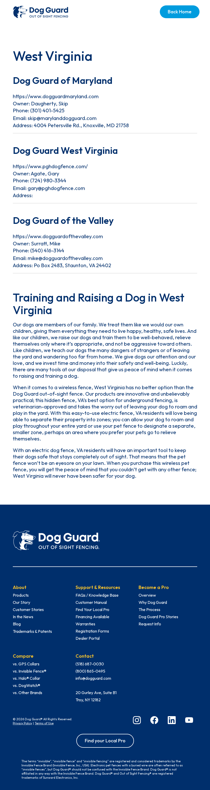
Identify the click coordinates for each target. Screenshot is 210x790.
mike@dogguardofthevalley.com (65, 258)
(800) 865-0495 (90, 671)
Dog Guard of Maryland (62, 80)
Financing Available (92, 616)
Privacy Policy (22, 723)
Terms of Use (44, 723)
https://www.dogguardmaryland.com (56, 96)
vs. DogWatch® (26, 685)
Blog (17, 623)
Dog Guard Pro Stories (158, 616)
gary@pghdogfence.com (56, 188)
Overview (147, 595)
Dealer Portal (88, 638)
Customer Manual (91, 602)
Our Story (21, 602)
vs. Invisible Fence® (29, 671)
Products (21, 595)
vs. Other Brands (27, 692)
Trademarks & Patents (32, 631)
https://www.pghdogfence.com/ (50, 166)
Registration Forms (92, 631)
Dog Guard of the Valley (63, 220)
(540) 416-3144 (47, 250)
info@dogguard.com (93, 678)
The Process (149, 609)
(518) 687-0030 (90, 663)
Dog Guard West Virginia (65, 150)
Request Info (150, 623)
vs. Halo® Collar (26, 678)
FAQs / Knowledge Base (97, 595)
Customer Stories (28, 609)
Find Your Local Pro (92, 609)
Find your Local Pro (105, 741)
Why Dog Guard (153, 602)
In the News (23, 616)
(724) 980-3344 (48, 180)
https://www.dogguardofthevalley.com (58, 236)
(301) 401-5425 (47, 110)
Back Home (180, 12)
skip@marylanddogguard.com (62, 118)
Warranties (85, 623)
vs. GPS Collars (26, 663)
